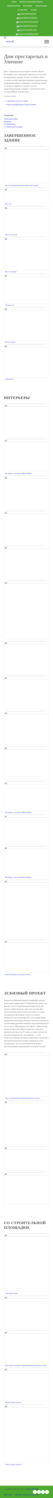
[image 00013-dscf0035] (26, 527)
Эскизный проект (10, 124)
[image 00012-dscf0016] (26, 492)
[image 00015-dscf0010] (26, 610)
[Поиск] (39, 41)
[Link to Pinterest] (47, 1492)
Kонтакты (34, 10)
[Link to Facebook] (43, 1492)
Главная (14, 2)
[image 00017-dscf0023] (26, 693)
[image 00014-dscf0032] (26, 562)
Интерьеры (7, 122)
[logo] (22, 41)
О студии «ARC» (23, 10)
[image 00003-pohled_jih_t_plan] (26, 1159)
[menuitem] (14, 2)
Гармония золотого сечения (17, 101)
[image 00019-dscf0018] (26, 763)
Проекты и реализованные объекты (31, 2)
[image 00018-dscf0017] (26, 728)
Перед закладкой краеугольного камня (21, 104)
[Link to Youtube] (39, 1492)
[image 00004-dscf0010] (26, 1312)
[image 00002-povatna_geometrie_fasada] (26, 1123)
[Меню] (45, 41)
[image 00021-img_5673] (26, 830)
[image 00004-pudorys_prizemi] (26, 1189)
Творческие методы (13, 6)
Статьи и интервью (41, 6)
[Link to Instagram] (35, 1492)
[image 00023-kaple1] (26, 909)
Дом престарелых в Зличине (26, 58)
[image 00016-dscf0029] (26, 658)
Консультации (27, 6)
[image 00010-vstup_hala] (26, 420)
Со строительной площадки (13, 127)
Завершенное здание (11, 119)
